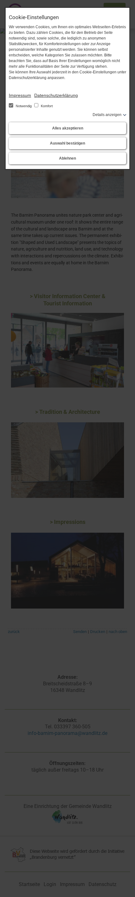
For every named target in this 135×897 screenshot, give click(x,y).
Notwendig (24, 106)
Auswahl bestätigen (67, 143)
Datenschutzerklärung (56, 95)
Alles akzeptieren (67, 128)
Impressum (20, 95)
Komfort (46, 106)
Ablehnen (67, 158)
